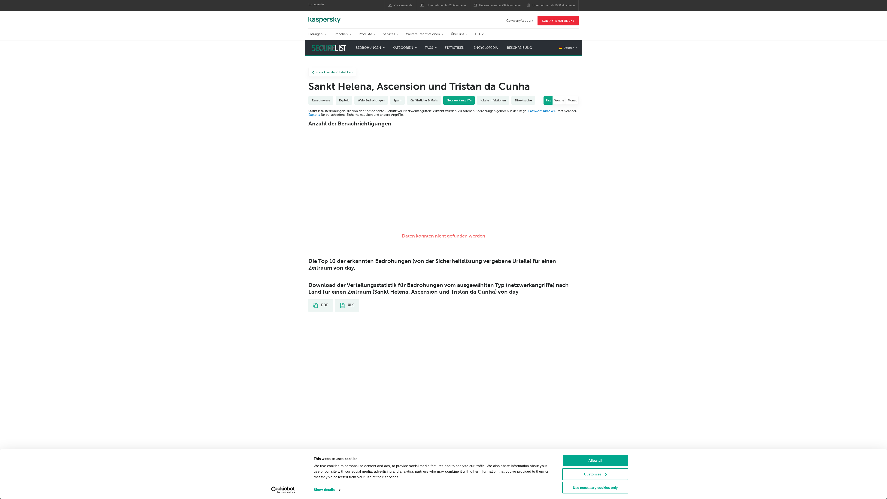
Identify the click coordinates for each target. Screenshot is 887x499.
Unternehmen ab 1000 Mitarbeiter (553, 5)
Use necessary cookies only (595, 488)
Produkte (365, 34)
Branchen (341, 34)
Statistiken (455, 47)
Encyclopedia (486, 47)
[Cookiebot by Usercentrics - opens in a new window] (283, 490)
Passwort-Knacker (541, 111)
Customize (592, 474)
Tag (548, 100)
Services (389, 34)
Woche (559, 100)
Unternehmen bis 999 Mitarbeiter (500, 5)
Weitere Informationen (423, 34)
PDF (324, 305)
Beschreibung (519, 47)
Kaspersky (324, 17)
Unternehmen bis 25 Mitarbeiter (447, 5)
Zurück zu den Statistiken (334, 72)
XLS (350, 305)
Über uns (457, 34)
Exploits (314, 114)
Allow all (595, 460)
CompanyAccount (519, 20)
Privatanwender (403, 5)
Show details (324, 490)
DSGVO (480, 34)
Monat (572, 100)
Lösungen (315, 34)
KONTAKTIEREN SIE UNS (558, 20)
